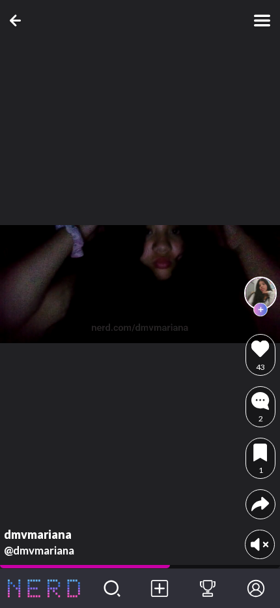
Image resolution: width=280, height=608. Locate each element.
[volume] (259, 544)
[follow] (260, 310)
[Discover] (112, 588)
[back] (18, 21)
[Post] (160, 588)
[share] (260, 504)
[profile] (260, 293)
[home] (44, 588)
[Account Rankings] (208, 588)
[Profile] (256, 588)
